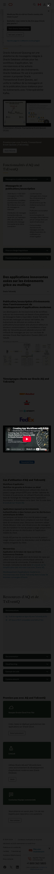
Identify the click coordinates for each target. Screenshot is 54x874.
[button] (48, 5)
